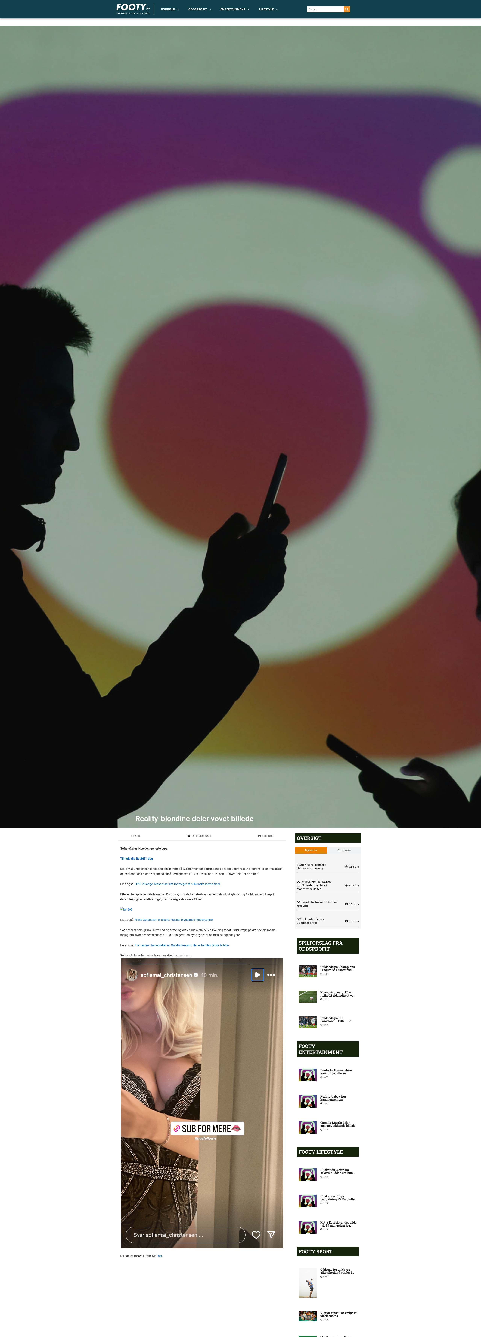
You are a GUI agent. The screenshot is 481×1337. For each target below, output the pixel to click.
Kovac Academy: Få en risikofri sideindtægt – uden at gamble (336, 995)
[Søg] (347, 9)
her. (160, 1256)
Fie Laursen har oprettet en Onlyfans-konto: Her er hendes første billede (182, 945)
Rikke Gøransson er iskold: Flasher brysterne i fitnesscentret (174, 920)
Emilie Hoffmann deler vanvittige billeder (336, 1071)
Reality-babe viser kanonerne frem (333, 1097)
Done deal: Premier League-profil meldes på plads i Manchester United (314, 885)
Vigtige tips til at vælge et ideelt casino (338, 1314)
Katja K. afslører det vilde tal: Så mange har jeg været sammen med (338, 1225)
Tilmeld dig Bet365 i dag (137, 858)
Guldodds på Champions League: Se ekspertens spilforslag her (337, 970)
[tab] (311, 850)
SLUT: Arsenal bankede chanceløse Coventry (311, 866)
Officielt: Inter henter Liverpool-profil (310, 921)
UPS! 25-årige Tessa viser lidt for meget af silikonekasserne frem (177, 884)
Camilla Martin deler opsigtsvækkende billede (337, 1124)
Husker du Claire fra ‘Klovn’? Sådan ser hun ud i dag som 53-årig (336, 1173)
